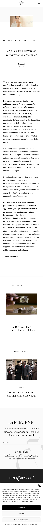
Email (6, 442)
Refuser (21, 514)
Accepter (21, 508)
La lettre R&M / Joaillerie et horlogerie (23, 40)
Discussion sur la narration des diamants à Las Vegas (21, 394)
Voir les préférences (21, 520)
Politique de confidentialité (12, 524)
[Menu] (37, 3)
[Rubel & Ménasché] (21, 3)
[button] (40, 485)
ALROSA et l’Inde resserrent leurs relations (21, 328)
